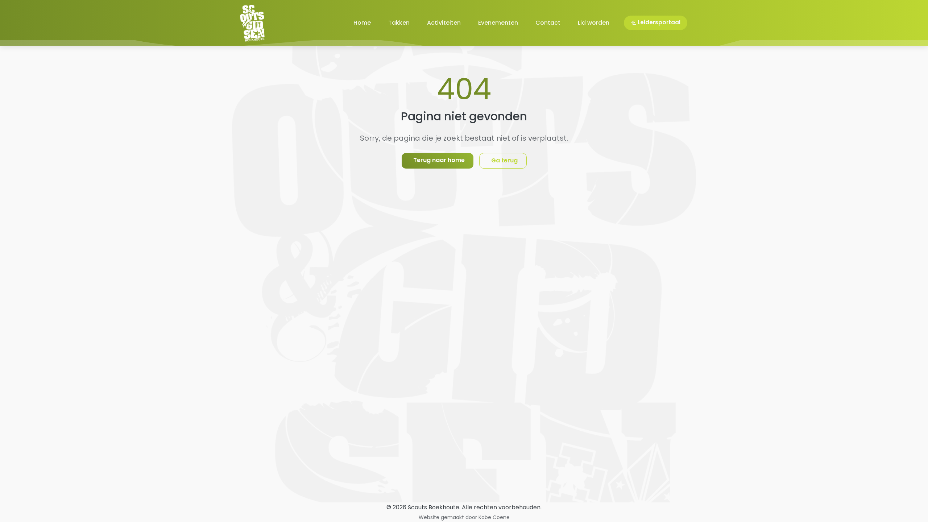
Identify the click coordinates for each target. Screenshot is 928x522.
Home (362, 22)
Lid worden (593, 22)
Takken (399, 22)
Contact (547, 22)
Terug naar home (439, 160)
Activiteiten (444, 22)
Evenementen (498, 22)
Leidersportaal (659, 22)
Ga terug (504, 160)
